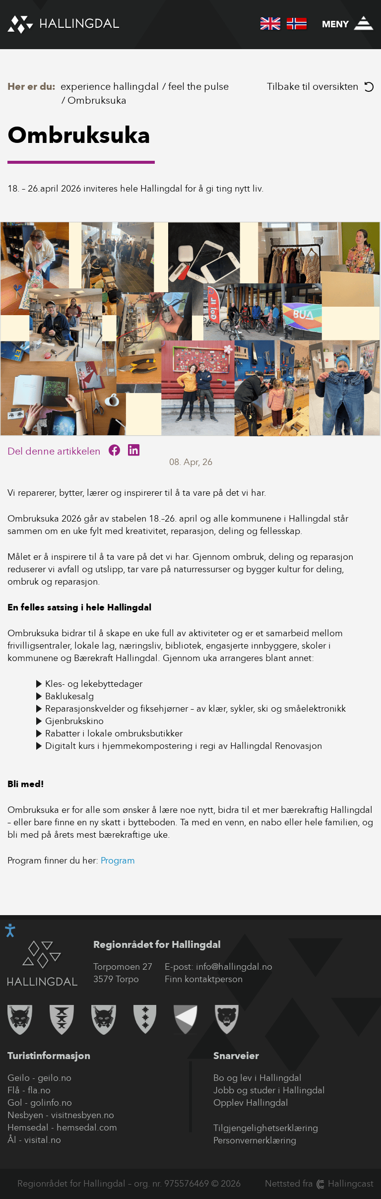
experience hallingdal (110, 86)
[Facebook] (114, 451)
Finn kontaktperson (204, 979)
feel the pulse (198, 86)
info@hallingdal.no (234, 966)
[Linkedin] (133, 451)
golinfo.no (51, 1102)
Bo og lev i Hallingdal (257, 1077)
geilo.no (54, 1077)
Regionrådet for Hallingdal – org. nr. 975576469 (113, 1183)
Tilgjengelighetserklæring (265, 1128)
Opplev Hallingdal (250, 1102)
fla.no (39, 1090)
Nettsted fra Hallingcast (319, 1183)
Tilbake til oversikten (313, 86)
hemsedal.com (87, 1127)
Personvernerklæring (254, 1140)
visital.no (42, 1139)
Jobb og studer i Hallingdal (269, 1090)
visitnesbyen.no (82, 1115)
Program (119, 860)
